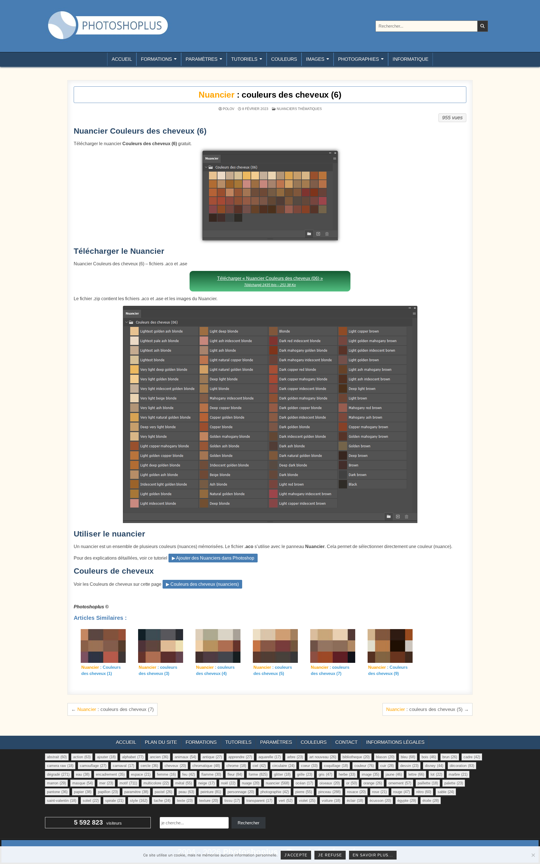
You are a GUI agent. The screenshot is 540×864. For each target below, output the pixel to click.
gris (325, 774)
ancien (159, 757)
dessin (409, 766)
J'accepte (296, 855)
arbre (295, 757)
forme (258, 774)
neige (206, 783)
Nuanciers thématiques (299, 109)
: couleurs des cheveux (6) (270, 94)
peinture (211, 792)
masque (82, 783)
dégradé (58, 774)
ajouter (106, 757)
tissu (232, 800)
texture (208, 800)
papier (82, 792)
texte (185, 800)
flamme (211, 774)
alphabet (132, 757)
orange (372, 783)
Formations (156, 59)
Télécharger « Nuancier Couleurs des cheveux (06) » (270, 281)
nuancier (277, 783)
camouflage (93, 766)
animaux (185, 757)
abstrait (57, 757)
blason (385, 757)
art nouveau (322, 757)
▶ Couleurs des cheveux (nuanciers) (202, 584)
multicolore (156, 783)
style (138, 800)
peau (186, 792)
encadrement (110, 774)
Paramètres (201, 59)
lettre (416, 774)
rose (379, 792)
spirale (114, 800)
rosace (356, 792)
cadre (472, 757)
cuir (387, 766)
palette (453, 783)
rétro (423, 792)
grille (304, 774)
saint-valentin (61, 800)
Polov (228, 109)
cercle (149, 766)
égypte (406, 800)
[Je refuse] (533, 855)
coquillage (336, 766)
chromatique (206, 766)
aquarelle (269, 757)
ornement (399, 783)
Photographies (358, 59)
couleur (364, 766)
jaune (394, 774)
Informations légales (395, 742)
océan (304, 783)
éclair (355, 800)
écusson (380, 800)
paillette (428, 783)
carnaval (123, 766)
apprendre (240, 757)
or (351, 783)
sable (446, 792)
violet (307, 800)
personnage (241, 792)
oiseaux (330, 783)
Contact (346, 742)
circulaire (283, 766)
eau (82, 774)
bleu (408, 757)
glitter (282, 774)
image (370, 774)
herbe (347, 774)
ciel (259, 766)
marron (56, 783)
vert (285, 800)
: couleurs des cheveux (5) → (427, 709)
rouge (401, 792)
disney (434, 766)
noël (228, 783)
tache (162, 800)
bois (429, 757)
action (82, 757)
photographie (274, 792)
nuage (250, 783)
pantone (57, 792)
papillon (108, 792)
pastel (163, 792)
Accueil (122, 59)
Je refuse (330, 855)
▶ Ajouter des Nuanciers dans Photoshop (213, 558)
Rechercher (248, 822)
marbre (458, 774)
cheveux (175, 766)
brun (449, 757)
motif (128, 783)
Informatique (410, 59)
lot (436, 774)
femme (166, 774)
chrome (236, 766)
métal (183, 783)
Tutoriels (244, 59)
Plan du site (161, 742)
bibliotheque (356, 757)
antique (212, 757)
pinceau (329, 792)
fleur (235, 774)
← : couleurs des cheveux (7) (112, 709)
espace (140, 774)
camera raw (60, 766)
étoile (430, 800)
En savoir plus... (373, 855)
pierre (303, 792)
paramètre (136, 792)
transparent (259, 800)
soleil (91, 800)
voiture (331, 800)
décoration (462, 766)
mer (106, 783)
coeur (309, 766)
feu (188, 774)
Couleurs (284, 59)
